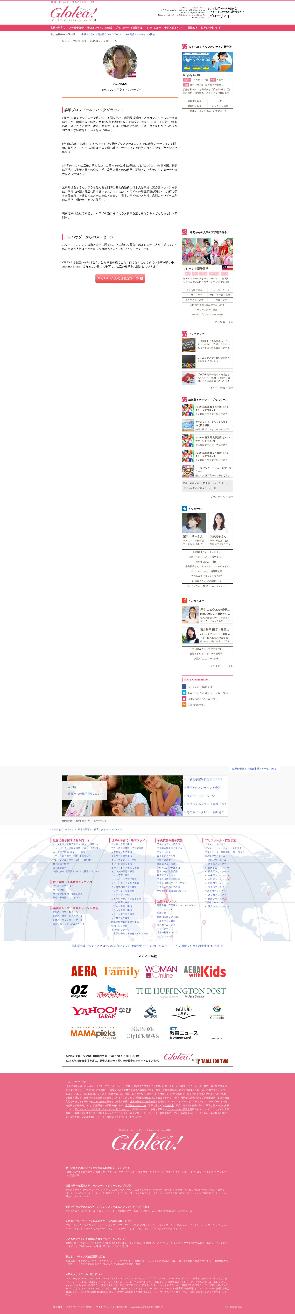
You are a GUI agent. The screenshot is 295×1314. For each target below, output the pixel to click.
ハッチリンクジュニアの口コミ (132, 1228)
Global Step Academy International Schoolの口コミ (91, 1278)
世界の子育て (58, 27)
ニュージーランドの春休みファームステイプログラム (126, 1211)
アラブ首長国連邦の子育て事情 (127, 848)
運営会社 (57, 1306)
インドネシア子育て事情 (124, 860)
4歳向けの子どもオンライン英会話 (123, 1243)
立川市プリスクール (218, 887)
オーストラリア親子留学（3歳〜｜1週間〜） (76, 844)
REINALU (95, 41)
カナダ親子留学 (194, 290)
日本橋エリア (210, 483)
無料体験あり (194, 101)
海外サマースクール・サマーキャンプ (115, 1172)
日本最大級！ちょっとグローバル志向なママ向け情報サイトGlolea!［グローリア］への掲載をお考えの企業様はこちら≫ (148, 945)
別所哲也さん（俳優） (207, 561)
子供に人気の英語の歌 (168, 887)
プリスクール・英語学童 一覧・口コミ (224, 852)
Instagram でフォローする (203, 699)
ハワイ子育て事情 (120, 902)
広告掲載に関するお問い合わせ (147, 1306)
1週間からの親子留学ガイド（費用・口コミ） (76, 871)
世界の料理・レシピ (167, 932)
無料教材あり (194, 106)
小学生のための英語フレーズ (172, 891)
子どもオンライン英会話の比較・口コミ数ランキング (102, 1109)
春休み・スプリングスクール (68, 916)
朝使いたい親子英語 (167, 871)
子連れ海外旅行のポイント (66, 897)
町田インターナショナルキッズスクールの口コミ (138, 1288)
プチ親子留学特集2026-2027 (204, 779)
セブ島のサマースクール (212, 1193)
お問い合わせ (120, 1306)
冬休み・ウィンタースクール (68, 920)
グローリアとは (58, 20)
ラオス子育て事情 (120, 918)
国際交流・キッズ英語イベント (69, 923)
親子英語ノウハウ (166, 856)
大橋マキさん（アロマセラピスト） (207, 556)
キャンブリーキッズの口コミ (167, 1228)
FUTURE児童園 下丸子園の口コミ (184, 1288)
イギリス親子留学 (194, 300)
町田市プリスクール (218, 883)
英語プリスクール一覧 (201, 795)
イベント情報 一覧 (220, 388)
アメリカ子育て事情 (121, 844)
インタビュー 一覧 (220, 666)
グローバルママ (165, 909)
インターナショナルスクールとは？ (223, 848)
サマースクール (99, 1101)
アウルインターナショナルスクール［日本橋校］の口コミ (171, 1285)
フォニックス (164, 852)
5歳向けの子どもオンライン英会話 (162, 1243)
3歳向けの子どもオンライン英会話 (83, 1243)
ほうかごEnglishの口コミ (99, 1228)
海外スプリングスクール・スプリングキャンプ (162, 1172)
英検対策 (139, 1260)
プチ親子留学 (76, 27)
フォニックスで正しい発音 (161, 1260)
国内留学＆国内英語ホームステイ (207, 304)
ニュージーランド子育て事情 (126, 898)
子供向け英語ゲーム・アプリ (172, 883)
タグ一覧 (87, 20)
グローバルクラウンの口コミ (80, 1225)
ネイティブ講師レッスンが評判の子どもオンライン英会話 (98, 1246)
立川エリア (224, 483)
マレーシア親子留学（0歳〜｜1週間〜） (73, 860)
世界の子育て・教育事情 (142, 1101)
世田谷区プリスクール (219, 867)
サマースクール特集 (207, 309)
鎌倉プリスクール (217, 898)
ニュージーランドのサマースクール (153, 1189)
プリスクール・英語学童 (179, 1109)
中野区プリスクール (218, 879)
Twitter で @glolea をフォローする (208, 693)
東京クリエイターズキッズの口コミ (119, 1285)
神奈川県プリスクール (216, 891)
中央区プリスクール (218, 875)
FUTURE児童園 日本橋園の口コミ (134, 1291)
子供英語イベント (174, 27)
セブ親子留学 (220, 300)
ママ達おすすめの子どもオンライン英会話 (205, 1243)
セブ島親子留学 (61, 863)
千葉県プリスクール (215, 902)
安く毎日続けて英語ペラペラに (195, 1260)
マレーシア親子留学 (220, 295)
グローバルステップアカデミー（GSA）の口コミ (124, 1225)
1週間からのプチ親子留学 (79, 1172)
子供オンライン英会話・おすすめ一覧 (207, 111)
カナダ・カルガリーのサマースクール (194, 1189)
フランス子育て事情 (121, 910)
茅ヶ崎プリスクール (218, 895)
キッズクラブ (164, 928)
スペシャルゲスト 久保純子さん (207, 804)
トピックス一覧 (165, 936)
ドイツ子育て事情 (120, 895)
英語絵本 (193, 27)
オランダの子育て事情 (122, 871)
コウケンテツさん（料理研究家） (207, 571)
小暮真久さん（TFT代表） (207, 658)
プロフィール (110, 41)
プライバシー (73, 1306)
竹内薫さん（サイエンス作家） (207, 576)
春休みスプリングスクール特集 (207, 314)
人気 (220, 101)
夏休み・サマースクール (65, 912)
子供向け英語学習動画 (168, 879)
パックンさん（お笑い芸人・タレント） (207, 586)
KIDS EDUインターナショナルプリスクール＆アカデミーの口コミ (155, 1278)
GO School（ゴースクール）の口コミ (196, 1225)
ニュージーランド (220, 290)
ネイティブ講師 (220, 106)
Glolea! (65, 41)
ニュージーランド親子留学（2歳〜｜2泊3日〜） (78, 848)
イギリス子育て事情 (121, 852)
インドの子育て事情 (121, 863)
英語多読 (70, 1260)
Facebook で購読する (200, 687)
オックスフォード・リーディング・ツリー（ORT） (104, 1260)
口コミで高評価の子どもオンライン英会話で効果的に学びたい (113, 1264)
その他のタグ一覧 (120, 929)
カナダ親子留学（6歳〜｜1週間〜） (71, 852)
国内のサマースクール (77, 1196)
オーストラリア (194, 295)
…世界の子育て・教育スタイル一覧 (129, 933)
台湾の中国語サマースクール (181, 1193)
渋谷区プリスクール (218, 863)
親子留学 (210, 1097)
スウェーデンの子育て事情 (125, 883)
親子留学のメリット (63, 890)
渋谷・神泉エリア (192, 483)
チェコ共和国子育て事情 (124, 887)
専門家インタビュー (135, 1105)
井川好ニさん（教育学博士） (207, 649)
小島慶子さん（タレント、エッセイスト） (207, 566)
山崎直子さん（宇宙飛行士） (207, 581)
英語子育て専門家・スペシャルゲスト (176, 905)
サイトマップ (74, 20)
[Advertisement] (120, 323)
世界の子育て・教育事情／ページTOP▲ (254, 768)
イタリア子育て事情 (121, 856)
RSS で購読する (197, 704)
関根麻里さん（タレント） (207, 552)
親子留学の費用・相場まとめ (68, 893)
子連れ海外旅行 (145, 1097)
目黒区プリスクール (218, 871)
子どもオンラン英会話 (201, 1172)
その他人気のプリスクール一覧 (200, 488)
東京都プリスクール (215, 856)
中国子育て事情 (119, 926)
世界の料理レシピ (211, 27)
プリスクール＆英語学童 (129, 27)
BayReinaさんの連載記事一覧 (118, 278)
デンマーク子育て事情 (122, 891)
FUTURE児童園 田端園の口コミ (97, 1291)
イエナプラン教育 (166, 921)
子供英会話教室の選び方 (169, 848)
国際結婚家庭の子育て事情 (125, 922)
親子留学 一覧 (223, 322)
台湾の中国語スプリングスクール (175, 1211)
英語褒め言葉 (164, 860)
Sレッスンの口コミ (163, 1225)
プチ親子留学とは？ (63, 886)
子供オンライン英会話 (99, 27)
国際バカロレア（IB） (168, 917)
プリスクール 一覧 (220, 497)
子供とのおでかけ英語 (168, 867)
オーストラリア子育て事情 (125, 867)
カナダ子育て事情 (120, 875)
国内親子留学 (60, 867)
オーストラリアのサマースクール (83, 1189)
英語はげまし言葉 (166, 863)
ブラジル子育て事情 (121, 906)
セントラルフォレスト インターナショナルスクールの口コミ (132, 1282)
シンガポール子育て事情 (124, 879)
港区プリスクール (217, 860)
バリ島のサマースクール (114, 1193)
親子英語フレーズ (166, 875)
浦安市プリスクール (218, 906)
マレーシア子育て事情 (122, 914)
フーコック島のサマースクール (146, 1193)
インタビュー (153, 27)
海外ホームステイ (166, 925)
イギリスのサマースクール (117, 1189)
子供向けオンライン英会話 (204, 787)
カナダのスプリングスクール (80, 1211)
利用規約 (88, 1306)
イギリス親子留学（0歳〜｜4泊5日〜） (73, 856)
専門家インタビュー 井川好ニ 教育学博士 (207, 812)
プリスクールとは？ (215, 844)
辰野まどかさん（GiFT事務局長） (207, 653)
